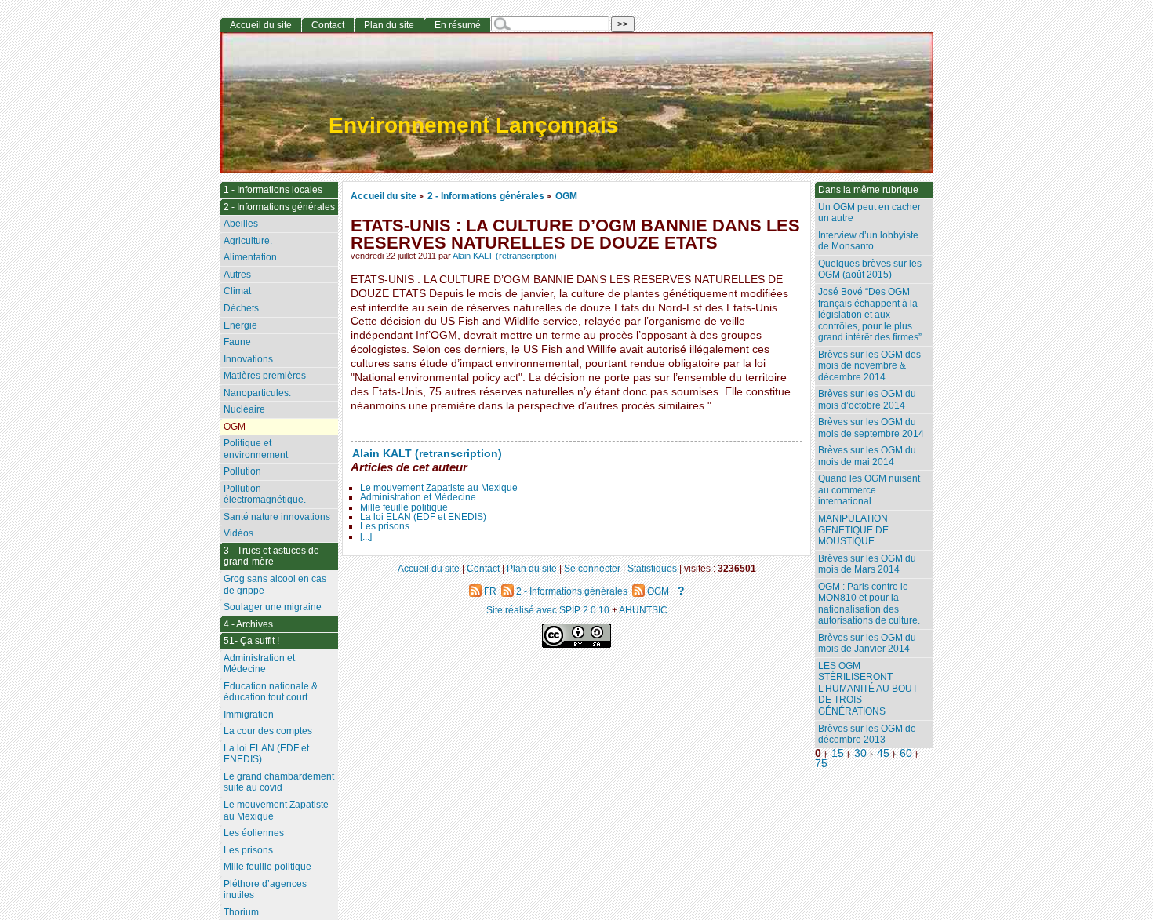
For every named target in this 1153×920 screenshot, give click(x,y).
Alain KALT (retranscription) (505, 255)
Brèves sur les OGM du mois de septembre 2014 (871, 427)
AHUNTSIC (643, 610)
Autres (237, 274)
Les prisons (384, 526)
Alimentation (250, 257)
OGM (566, 196)
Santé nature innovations (277, 516)
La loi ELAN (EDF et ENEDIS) (423, 516)
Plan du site (389, 25)
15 (837, 753)
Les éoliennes (254, 832)
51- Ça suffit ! (251, 640)
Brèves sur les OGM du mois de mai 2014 (867, 456)
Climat (237, 290)
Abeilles (241, 223)
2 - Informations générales (485, 196)
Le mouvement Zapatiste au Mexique (439, 487)
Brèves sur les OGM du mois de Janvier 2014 (867, 643)
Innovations (248, 359)
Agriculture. (248, 240)
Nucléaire (244, 409)
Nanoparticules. (257, 392)
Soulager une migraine (273, 607)
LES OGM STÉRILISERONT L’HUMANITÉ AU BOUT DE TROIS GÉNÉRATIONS (868, 688)
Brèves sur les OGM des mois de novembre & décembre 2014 (869, 366)
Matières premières (265, 375)
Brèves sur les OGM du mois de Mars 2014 (867, 564)
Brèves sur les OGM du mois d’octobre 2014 (867, 399)
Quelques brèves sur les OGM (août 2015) (870, 269)
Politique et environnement (256, 449)
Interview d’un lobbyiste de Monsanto (868, 241)
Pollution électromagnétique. (265, 494)
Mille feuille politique (404, 507)
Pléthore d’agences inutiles (265, 889)
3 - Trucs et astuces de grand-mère (271, 556)
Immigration (249, 714)
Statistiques (652, 568)
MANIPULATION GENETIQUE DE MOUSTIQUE (853, 530)
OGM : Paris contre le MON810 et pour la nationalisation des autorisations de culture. (869, 604)
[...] (366, 536)
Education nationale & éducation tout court (271, 692)
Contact (327, 25)
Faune (237, 341)
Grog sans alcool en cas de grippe (275, 584)
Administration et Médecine (418, 497)
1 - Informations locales (273, 189)
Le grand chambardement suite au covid (279, 782)
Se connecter (592, 568)
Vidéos (238, 533)
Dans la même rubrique (868, 189)
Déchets (241, 308)
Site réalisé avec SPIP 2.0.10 (547, 610)
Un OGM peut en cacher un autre (869, 213)
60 (906, 753)
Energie (240, 325)
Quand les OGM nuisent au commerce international (869, 490)
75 (821, 763)
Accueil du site (383, 196)
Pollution (242, 471)
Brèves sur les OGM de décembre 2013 (867, 734)
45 (883, 753)
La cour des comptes (268, 730)
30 (860, 753)
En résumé (458, 25)
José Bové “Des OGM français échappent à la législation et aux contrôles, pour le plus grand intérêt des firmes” (870, 314)
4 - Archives (248, 624)
